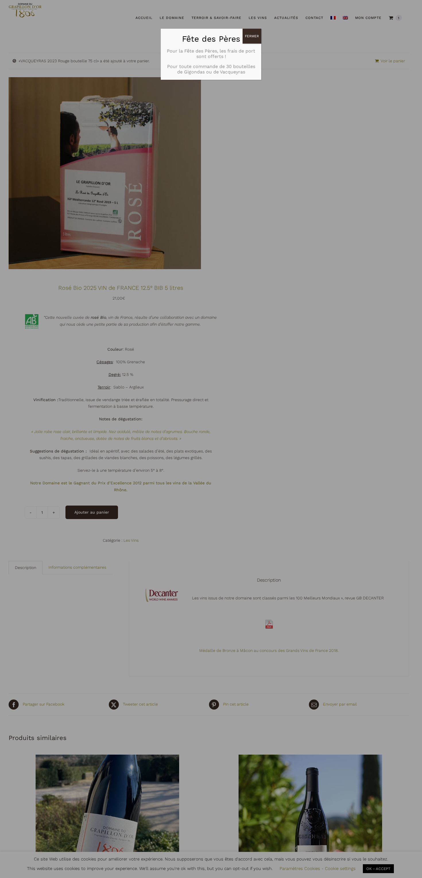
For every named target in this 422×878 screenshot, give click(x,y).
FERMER (252, 36)
